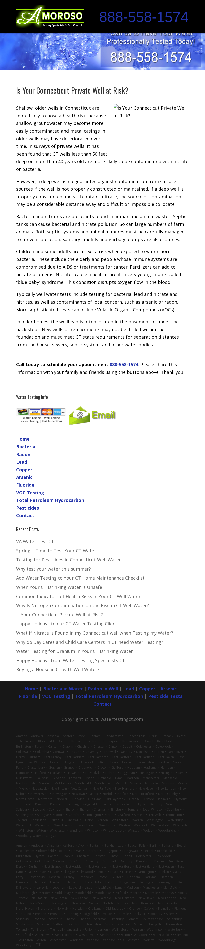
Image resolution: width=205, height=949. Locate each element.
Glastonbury (36, 767)
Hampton (23, 773)
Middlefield (83, 783)
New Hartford (125, 788)
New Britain (59, 788)
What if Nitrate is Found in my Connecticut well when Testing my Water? (94, 633)
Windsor (93, 830)
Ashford (68, 736)
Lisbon (89, 778)
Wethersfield (160, 825)
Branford (92, 741)
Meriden (45, 783)
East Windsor (37, 762)
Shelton (85, 809)
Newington (60, 794)
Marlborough (25, 783)
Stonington (93, 815)
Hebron (111, 773)
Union (89, 820)
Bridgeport (110, 741)
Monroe (135, 783)
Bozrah (77, 741)
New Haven (147, 788)
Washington (155, 820)
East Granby (53, 757)
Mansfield (170, 778)
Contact (25, 515)
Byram (39, 746)
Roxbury (156, 804)
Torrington (38, 820)
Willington (26, 830)
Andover (37, 736)
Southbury (174, 809)
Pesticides (27, 508)
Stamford (75, 815)
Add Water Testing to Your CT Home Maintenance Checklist (80, 578)
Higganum (127, 773)
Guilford (118, 767)
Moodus (168, 783)
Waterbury (175, 820)
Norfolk (108, 794)
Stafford (58, 815)
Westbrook (107, 825)
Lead (21, 462)
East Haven (166, 757)
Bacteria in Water (63, 689)
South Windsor (152, 809)
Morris (182, 783)
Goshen (54, 767)
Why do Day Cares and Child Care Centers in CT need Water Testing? (89, 642)
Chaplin (67, 746)
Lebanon (59, 778)
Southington (24, 815)
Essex (114, 762)
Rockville (123, 804)
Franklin (163, 762)
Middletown (103, 783)
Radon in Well (103, 689)
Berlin (154, 736)
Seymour (55, 809)
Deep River (176, 752)
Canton (53, 746)
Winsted (134, 830)
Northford (45, 799)
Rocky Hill (139, 804)
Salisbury (22, 809)
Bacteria (26, 447)
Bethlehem (26, 741)
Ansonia (53, 736)
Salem (170, 804)
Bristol (148, 741)
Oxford (149, 799)
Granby (69, 767)
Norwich (78, 799)
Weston (124, 825)
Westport (140, 825)
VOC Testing (30, 493)
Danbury (126, 752)
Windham (76, 830)
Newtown (78, 794)
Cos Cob (76, 752)
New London (167, 788)
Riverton (107, 804)
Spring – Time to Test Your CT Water (56, 551)
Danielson (143, 752)
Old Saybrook (115, 799)
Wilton (41, 830)
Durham (34, 757)
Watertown (42, 825)
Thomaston (174, 815)
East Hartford (122, 757)
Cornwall (59, 752)
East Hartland (145, 757)
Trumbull (56, 820)
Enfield (101, 762)
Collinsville (23, 752)
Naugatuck (39, 788)
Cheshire (83, 746)
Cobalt (127, 746)
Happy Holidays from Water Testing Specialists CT (70, 660)
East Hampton (98, 757)
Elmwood (86, 762)
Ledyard (75, 778)
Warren (137, 820)
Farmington (146, 762)
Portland (25, 804)
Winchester (58, 830)
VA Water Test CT (35, 541)
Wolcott (149, 830)
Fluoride (25, 485)
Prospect (56, 804)
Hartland (56, 773)
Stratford (124, 815)
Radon (23, 454)
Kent (181, 773)
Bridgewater (131, 741)
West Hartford (64, 825)
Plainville (164, 799)
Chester (99, 746)
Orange (134, 799)
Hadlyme (150, 767)
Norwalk (62, 799)
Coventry (92, 752)
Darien (159, 752)
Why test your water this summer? (53, 569)
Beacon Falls (137, 736)
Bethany (167, 736)
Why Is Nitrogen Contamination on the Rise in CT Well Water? (82, 605)
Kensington (166, 773)
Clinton (114, 746)
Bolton (63, 741)
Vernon (103, 820)
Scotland (39, 809)
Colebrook (163, 746)
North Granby (168, 794)
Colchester (144, 746)
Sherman (100, 809)
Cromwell (109, 752)
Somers (133, 809)
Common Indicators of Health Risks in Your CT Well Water (78, 596)
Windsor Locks (113, 830)
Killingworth (24, 778)
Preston (40, 804)
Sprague (43, 815)
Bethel (181, 736)
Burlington (23, 746)
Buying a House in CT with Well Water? (58, 669)
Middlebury (63, 783)
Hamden (167, 767)
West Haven (87, 825)
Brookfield (164, 741)
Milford (121, 783)
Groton (103, 767)
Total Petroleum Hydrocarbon (50, 500)
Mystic (23, 788)
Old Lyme (95, 799)
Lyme (119, 778)
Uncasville (74, 820)
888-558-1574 (144, 17)
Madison (133, 778)
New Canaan (80, 788)
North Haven (25, 799)
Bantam (95, 736)
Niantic (94, 794)
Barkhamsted (114, 736)
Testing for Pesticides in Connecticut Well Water (68, 560)
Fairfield (128, 762)
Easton (55, 762)
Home (23, 439)
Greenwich (86, 767)
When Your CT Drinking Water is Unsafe (59, 587)
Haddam (134, 767)
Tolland (21, 820)
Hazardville (94, 773)
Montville (151, 783)
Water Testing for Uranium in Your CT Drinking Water (74, 651)
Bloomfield (46, 741)
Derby (20, 757)
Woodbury (24, 836)
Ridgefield (90, 804)
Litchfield (104, 778)
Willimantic (180, 825)
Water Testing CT (45, 836)
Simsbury (117, 809)
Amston (21, 736)
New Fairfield (102, 788)
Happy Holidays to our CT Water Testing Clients (68, 624)
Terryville (155, 815)
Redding (73, 804)
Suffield (139, 815)
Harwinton (74, 773)
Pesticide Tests (165, 696)
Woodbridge (167, 830)
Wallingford (120, 820)
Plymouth (181, 799)
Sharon (71, 809)
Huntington (147, 773)
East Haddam (75, 757)
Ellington (70, 762)
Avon (82, 736)
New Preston (39, 794)
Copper (24, 470)
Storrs (109, 815)
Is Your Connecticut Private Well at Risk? (59, 615)
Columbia (42, 752)
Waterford (23, 825)
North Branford (143, 794)
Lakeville (43, 778)
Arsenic (24, 477)
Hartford (40, 773)
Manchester (151, 778)
